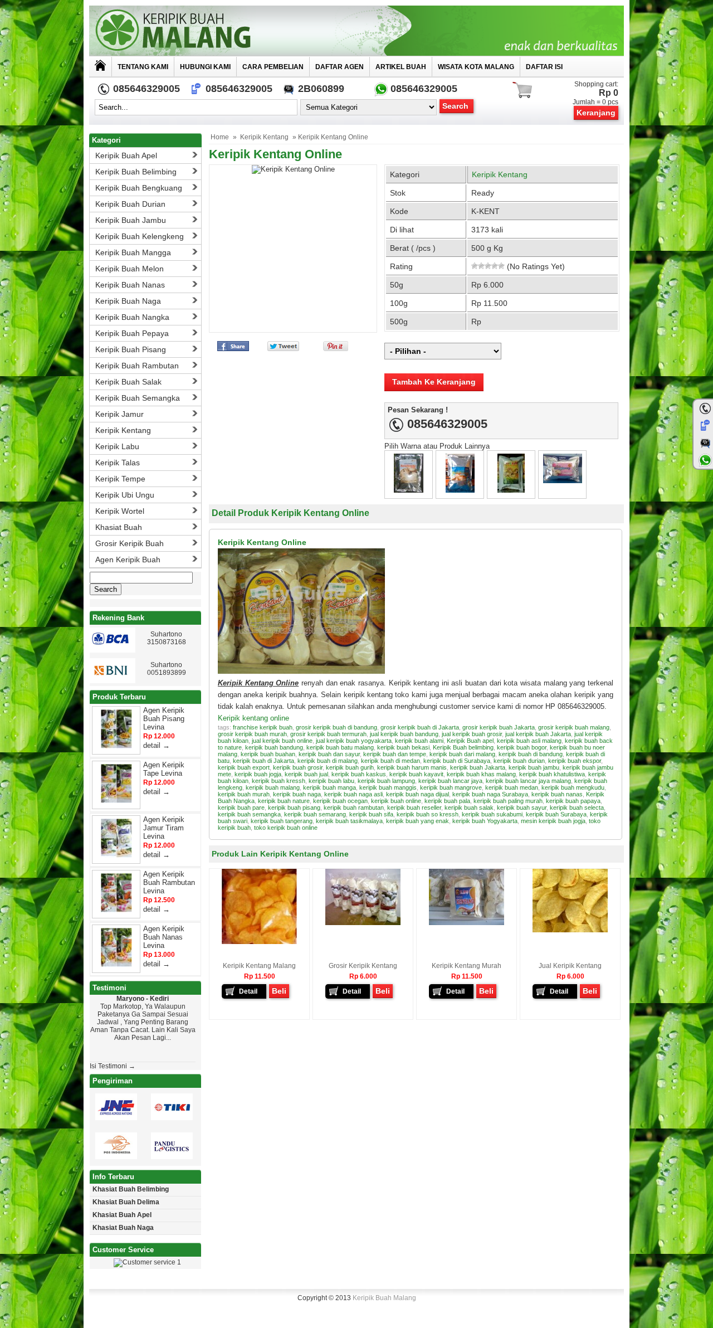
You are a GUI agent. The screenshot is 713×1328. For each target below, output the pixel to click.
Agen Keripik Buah (127, 559)
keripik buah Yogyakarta (484, 821)
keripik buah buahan (268, 754)
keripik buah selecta (577, 807)
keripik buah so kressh (427, 814)
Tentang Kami (143, 67)
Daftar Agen (339, 67)
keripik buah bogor (521, 747)
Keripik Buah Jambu (130, 220)
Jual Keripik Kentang (570, 966)
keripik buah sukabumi (492, 814)
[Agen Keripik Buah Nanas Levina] (116, 964)
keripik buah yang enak (417, 821)
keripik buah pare (241, 807)
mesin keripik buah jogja (553, 821)
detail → (156, 745)
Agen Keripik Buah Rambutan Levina (169, 882)
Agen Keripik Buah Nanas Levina (163, 937)
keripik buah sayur (521, 807)
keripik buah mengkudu (572, 787)
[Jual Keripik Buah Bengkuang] (408, 490)
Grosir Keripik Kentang (363, 966)
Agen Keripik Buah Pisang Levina (163, 718)
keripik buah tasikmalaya (349, 821)
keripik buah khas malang (481, 774)
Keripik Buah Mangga (133, 252)
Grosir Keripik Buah (129, 543)
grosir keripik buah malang (573, 727)
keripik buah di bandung (531, 754)
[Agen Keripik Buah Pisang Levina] (116, 746)
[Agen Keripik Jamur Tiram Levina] (116, 855)
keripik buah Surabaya (556, 814)
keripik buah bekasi (403, 747)
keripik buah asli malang (529, 740)
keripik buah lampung (386, 780)
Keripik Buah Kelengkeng (139, 236)
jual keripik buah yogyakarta (354, 740)
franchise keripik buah (262, 727)
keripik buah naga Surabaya (490, 794)
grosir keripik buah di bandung (336, 727)
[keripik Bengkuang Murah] (511, 490)
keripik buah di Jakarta (263, 760)
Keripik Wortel (119, 511)
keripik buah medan (511, 787)
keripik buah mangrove (451, 787)
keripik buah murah (244, 794)
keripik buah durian (519, 760)
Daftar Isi (544, 67)
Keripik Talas (117, 462)
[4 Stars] (494, 265)
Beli (279, 990)
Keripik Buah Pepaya (132, 333)
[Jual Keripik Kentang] (570, 930)
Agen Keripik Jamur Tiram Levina (163, 827)
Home (220, 137)
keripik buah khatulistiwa (552, 774)
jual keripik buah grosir (472, 734)
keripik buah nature (284, 800)
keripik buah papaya (573, 800)
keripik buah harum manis (412, 767)
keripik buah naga (297, 794)
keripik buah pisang (294, 807)
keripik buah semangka (249, 814)
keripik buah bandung (274, 747)
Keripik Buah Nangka (132, 317)
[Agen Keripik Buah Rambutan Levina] (116, 910)
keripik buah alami (419, 740)
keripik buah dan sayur (329, 754)
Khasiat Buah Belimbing (130, 1189)
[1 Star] (474, 265)
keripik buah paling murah (508, 800)
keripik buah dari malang (462, 754)
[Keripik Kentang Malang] (259, 942)
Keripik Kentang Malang (259, 966)
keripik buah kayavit (416, 774)
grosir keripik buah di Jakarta (419, 727)
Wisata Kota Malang (476, 67)
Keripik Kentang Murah (466, 966)
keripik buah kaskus (358, 774)
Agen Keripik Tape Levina (163, 769)
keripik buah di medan (390, 760)
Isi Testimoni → (112, 1066)
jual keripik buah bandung (404, 734)
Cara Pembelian (273, 67)
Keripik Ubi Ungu (124, 494)
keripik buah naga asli (353, 794)
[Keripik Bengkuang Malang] (460, 490)
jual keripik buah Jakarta (538, 734)
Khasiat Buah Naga (123, 1228)
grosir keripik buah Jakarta (498, 727)
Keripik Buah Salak (128, 381)
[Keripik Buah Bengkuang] (562, 480)
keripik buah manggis (388, 787)
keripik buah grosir (298, 767)
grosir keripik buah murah (252, 734)
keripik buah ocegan (340, 800)
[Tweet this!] (283, 348)
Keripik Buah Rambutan (137, 365)
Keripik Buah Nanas (130, 284)
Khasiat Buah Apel (122, 1215)
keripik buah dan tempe (394, 754)
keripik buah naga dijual (417, 794)
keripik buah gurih (350, 767)
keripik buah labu (331, 780)
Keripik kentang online (253, 718)
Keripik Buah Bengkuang (138, 187)
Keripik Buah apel (470, 740)
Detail (248, 991)
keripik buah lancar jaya (450, 780)
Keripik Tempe (120, 478)
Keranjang (596, 112)
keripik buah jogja (258, 774)
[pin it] (333, 348)
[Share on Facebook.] (233, 348)
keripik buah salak (469, 807)
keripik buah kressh (278, 780)
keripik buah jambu (534, 767)
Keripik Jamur (119, 414)
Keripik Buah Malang (384, 1298)
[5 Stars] (501, 265)
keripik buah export (244, 767)
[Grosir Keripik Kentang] (363, 923)
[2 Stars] (481, 265)
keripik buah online (396, 800)
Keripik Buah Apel (126, 155)
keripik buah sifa (371, 814)
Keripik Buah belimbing (463, 747)
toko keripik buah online (286, 827)
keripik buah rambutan (354, 807)
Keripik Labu (117, 446)
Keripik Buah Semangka (137, 397)
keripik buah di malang (327, 760)
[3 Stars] (488, 265)
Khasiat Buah (118, 527)
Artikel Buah (400, 67)
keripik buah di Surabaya (456, 760)
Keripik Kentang (264, 137)
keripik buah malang (273, 787)
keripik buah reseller (414, 807)
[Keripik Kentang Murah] (466, 923)
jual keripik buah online (282, 740)
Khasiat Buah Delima (125, 1202)
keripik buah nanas (557, 794)
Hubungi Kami (205, 67)
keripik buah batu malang (340, 747)
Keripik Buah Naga (128, 300)
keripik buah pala (447, 800)
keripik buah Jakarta (477, 767)
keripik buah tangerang (281, 821)
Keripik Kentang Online (275, 154)
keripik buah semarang (315, 814)
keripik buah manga (329, 787)
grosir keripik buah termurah (328, 734)
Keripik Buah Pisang (130, 349)
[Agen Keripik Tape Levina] (116, 800)
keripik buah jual (306, 774)
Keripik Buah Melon (129, 268)
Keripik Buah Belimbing (136, 171)
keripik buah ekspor (574, 760)
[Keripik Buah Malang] (356, 31)
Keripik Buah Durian (130, 204)
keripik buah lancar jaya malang (528, 780)
